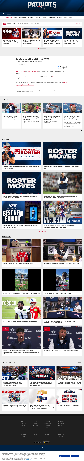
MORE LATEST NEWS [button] (42, 231)
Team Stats (36, 427)
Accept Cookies (75, 456)
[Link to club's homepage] (3, 13)
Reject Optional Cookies (64, 456)
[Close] (81, 456)
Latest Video (23, 423)
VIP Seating (48, 427)
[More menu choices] (42, 13)
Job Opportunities (61, 434)
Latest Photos (23, 427)
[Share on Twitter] (61, 68)
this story (55, 76)
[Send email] (63, 68)
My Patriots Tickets (47, 423)
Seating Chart (47, 429)
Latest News (23, 421)
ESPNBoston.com (33, 71)
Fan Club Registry (61, 423)
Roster (36, 421)
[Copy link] (66, 67)
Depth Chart (36, 423)
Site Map (23, 436)
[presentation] (81, 49)
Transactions (35, 429)
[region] (42, 456)
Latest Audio (23, 425)
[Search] (60, 14)
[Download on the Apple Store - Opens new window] (37, 443)
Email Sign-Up (61, 425)
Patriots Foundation (23, 429)
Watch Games (47, 434)
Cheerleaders (23, 434)
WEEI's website (20, 71)
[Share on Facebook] (58, 68)
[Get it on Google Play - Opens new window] (46, 443)
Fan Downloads (61, 427)
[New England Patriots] (42, 448)
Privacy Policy (28, 459)
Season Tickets (47, 425)
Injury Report (35, 425)
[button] (38, 48)
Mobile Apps (61, 429)
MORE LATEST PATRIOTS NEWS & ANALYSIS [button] (42, 51)
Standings (35, 434)
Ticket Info (48, 421)
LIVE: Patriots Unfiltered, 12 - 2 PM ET (15, 23)
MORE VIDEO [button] (42, 358)
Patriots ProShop (61, 421)
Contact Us (61, 436)
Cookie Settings (53, 456)
